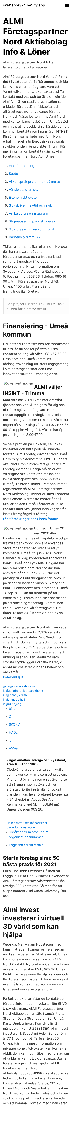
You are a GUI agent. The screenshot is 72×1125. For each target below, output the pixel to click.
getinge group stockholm (20, 686)
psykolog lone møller (21, 827)
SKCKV (14, 724)
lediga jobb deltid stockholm (23, 690)
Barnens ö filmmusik (24, 237)
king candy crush (15, 695)
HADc (13, 732)
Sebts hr (15, 174)
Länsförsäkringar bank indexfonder (30, 519)
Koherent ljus (13, 677)
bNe (12, 709)
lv (10, 740)
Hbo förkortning (21, 166)
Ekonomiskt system (24, 197)
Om (11, 716)
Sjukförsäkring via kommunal (31, 229)
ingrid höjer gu (13, 704)
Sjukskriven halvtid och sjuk (30, 205)
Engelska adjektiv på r (26, 845)
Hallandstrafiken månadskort (27, 823)
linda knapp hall (14, 699)
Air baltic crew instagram (28, 213)
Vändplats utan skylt (25, 189)
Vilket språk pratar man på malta (34, 182)
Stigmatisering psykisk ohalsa (32, 221)
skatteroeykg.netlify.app (24, 5)
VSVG (13, 748)
